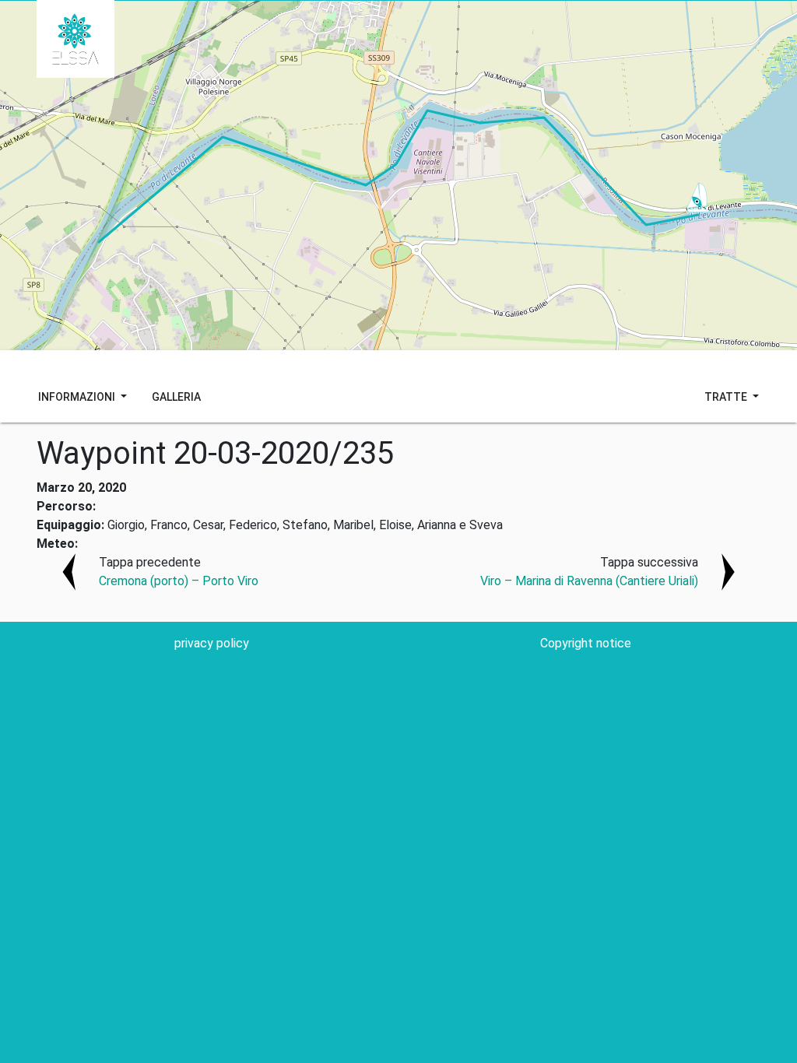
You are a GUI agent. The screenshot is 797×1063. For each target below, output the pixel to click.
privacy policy (211, 643)
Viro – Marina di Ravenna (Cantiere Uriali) (589, 581)
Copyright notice (585, 643)
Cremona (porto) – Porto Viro (178, 581)
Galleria (176, 397)
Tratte (727, 397)
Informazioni (78, 397)
